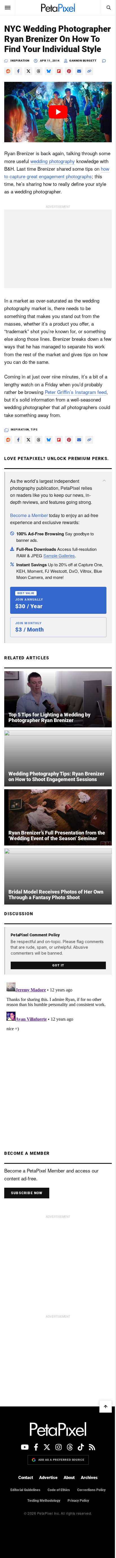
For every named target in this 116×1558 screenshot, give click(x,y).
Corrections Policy (91, 1490)
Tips (34, 429)
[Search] (108, 7)
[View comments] (107, 61)
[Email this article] (79, 71)
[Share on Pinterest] (69, 71)
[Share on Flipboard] (59, 71)
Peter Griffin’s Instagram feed (75, 391)
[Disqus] (58, 1050)
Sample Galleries (59, 555)
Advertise (48, 1477)
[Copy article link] (89, 71)
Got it (58, 965)
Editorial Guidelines (25, 1490)
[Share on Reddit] (8, 71)
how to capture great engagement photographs (56, 172)
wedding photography (52, 160)
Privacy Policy (78, 1501)
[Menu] (7, 7)
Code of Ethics (59, 1490)
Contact (25, 1477)
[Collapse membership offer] (104, 480)
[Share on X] (28, 71)
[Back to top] (105, 1406)
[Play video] (58, 112)
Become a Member (29, 515)
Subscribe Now (27, 1193)
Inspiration (20, 60)
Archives (89, 1477)
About (69, 1477)
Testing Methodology (43, 1501)
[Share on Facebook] (18, 71)
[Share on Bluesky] (49, 71)
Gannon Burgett (82, 60)
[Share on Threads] (39, 71)
